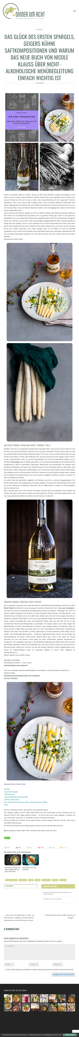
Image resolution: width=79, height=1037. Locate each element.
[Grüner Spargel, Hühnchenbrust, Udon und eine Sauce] (8, 1007)
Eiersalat (63, 880)
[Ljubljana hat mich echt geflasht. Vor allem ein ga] (53, 998)
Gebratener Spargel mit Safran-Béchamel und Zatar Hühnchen (12, 869)
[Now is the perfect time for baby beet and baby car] (62, 998)
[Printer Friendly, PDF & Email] (7, 838)
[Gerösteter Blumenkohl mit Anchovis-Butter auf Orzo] (44, 1007)
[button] (9, 847)
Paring (37, 880)
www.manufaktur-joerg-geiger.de (16, 665)
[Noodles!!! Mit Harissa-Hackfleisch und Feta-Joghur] (35, 998)
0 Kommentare (39, 83)
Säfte (31, 880)
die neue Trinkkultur (11, 880)
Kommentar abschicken (63, 974)
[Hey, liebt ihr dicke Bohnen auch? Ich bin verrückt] (71, 998)
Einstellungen (70, 1035)
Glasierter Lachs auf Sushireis (29, 868)
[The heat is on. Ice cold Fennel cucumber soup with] (44, 998)
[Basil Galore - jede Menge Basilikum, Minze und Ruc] (8, 998)
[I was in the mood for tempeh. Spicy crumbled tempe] (26, 1007)
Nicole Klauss (46, 880)
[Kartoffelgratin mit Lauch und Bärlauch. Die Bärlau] (62, 1007)
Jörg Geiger (23, 880)
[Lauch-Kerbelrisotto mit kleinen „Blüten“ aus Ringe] (71, 1007)
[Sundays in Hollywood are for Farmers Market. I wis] (53, 1007)
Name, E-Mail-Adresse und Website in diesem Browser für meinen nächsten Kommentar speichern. (40, 969)
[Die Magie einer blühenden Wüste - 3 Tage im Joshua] (35, 1007)
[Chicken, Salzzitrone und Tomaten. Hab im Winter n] (17, 1007)
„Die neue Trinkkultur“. (66, 608)
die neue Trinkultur (11, 678)
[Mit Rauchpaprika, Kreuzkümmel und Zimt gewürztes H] (17, 998)
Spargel (55, 880)
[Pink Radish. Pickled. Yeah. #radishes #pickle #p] (26, 998)
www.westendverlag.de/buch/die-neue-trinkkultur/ (22, 675)
